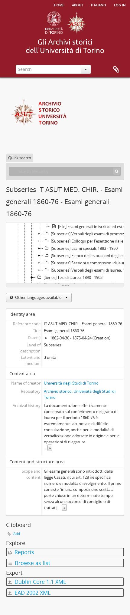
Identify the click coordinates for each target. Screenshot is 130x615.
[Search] (116, 171)
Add (16, 533)
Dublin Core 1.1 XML (39, 581)
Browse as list (31, 563)
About (77, 4)
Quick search (19, 157)
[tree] (65, 253)
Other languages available (38, 297)
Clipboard (116, 69)
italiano (98, 4)
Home (59, 4)
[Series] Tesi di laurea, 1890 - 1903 (73, 277)
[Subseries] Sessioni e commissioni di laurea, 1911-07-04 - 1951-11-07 (90, 263)
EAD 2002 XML (31, 592)
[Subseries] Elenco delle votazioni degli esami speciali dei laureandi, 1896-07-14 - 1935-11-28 (90, 255)
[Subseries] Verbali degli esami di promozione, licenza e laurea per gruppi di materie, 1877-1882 (90, 233)
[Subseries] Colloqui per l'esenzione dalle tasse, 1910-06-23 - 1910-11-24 (90, 241)
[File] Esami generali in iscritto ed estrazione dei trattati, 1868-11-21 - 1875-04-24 (94, 226)
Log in (120, 4)
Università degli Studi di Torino (71, 383)
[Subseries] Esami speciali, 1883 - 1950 (84, 248)
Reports (23, 552)
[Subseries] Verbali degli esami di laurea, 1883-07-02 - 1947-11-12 (90, 270)
